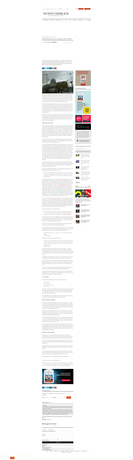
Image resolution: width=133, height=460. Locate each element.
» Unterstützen (87, 8)
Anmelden (80, 8)
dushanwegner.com (57, 360)
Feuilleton (75, 20)
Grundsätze (51, 8)
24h (76, 151)
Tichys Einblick (46, 20)
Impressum (61, 451)
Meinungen (65, 20)
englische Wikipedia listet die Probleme (64, 184)
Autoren (43, 8)
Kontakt (50, 451)
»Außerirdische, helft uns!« (56, 199)
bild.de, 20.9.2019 (46, 151)
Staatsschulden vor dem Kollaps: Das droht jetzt (85, 205)
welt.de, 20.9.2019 (47, 176)
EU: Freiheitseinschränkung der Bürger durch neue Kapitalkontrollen (85, 168)
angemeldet (48, 416)
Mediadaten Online (84, 451)
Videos (70, 20)
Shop (57, 8)
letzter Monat (86, 151)
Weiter (69, 397)
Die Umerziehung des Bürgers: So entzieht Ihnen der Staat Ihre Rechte (85, 221)
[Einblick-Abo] (83, 102)
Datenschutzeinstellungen (75, 451)
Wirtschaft (80, 20)
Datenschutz (67, 451)
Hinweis (67, 414)
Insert (12, 457)
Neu (85, 148)
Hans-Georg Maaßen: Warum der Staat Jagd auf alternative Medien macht (85, 216)
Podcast (55, 8)
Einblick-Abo (60, 8)
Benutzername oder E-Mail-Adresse (48, 431)
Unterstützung (47, 8)
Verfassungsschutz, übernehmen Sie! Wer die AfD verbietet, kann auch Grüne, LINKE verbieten (83, 201)
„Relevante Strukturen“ (67, 364)
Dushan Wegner (48, 42)
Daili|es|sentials (58, 20)
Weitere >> (77, 182)
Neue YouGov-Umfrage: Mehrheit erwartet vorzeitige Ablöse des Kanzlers (85, 178)
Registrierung (51, 429)
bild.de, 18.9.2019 (63, 135)
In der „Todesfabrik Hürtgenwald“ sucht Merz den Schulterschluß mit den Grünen (85, 173)
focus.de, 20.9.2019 (60, 180)
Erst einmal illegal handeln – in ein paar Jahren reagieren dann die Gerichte (85, 210)
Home (47, 451)
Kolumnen (52, 20)
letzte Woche (80, 151)
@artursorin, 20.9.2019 (66, 214)
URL (49, 152)
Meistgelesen (79, 148)
